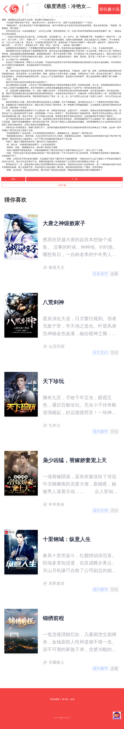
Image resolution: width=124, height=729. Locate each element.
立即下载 (62, 185)
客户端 (65, 699)
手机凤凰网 (54, 699)
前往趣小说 (110, 9)
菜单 (13, 179)
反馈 (72, 699)
